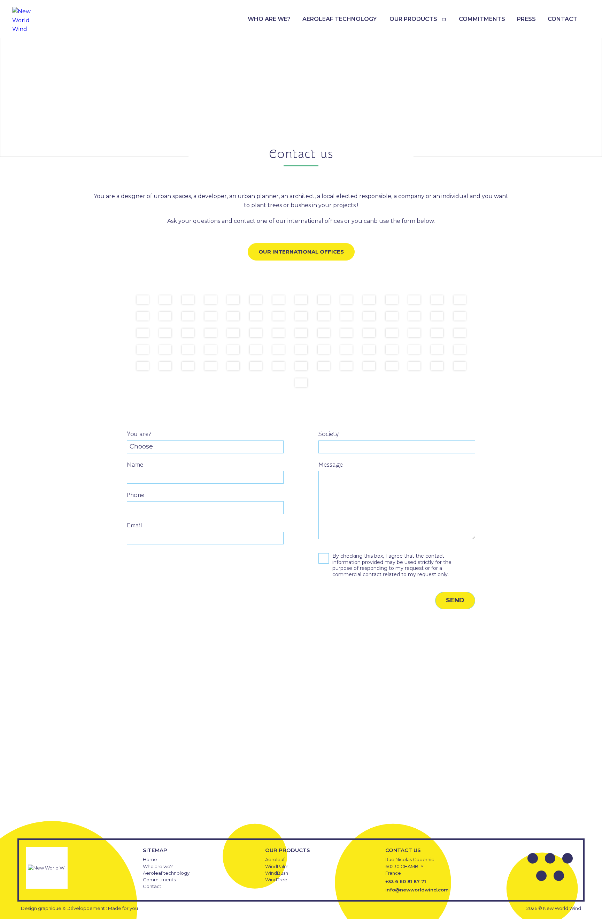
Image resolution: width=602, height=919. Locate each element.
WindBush (276, 873)
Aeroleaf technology (339, 19)
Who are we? (269, 19)
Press (526, 19)
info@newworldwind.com (417, 889)
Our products (413, 19)
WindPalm (276, 866)
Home (150, 859)
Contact (562, 19)
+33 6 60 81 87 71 (405, 881)
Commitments (482, 19)
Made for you (123, 908)
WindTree (276, 879)
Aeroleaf (275, 859)
